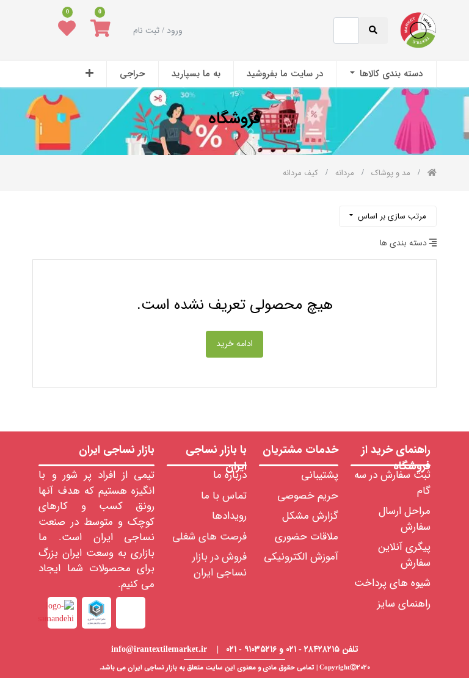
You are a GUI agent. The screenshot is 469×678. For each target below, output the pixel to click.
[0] (100, 30)
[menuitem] (386, 74)
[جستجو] (42, 211)
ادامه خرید (234, 343)
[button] (89, 74)
